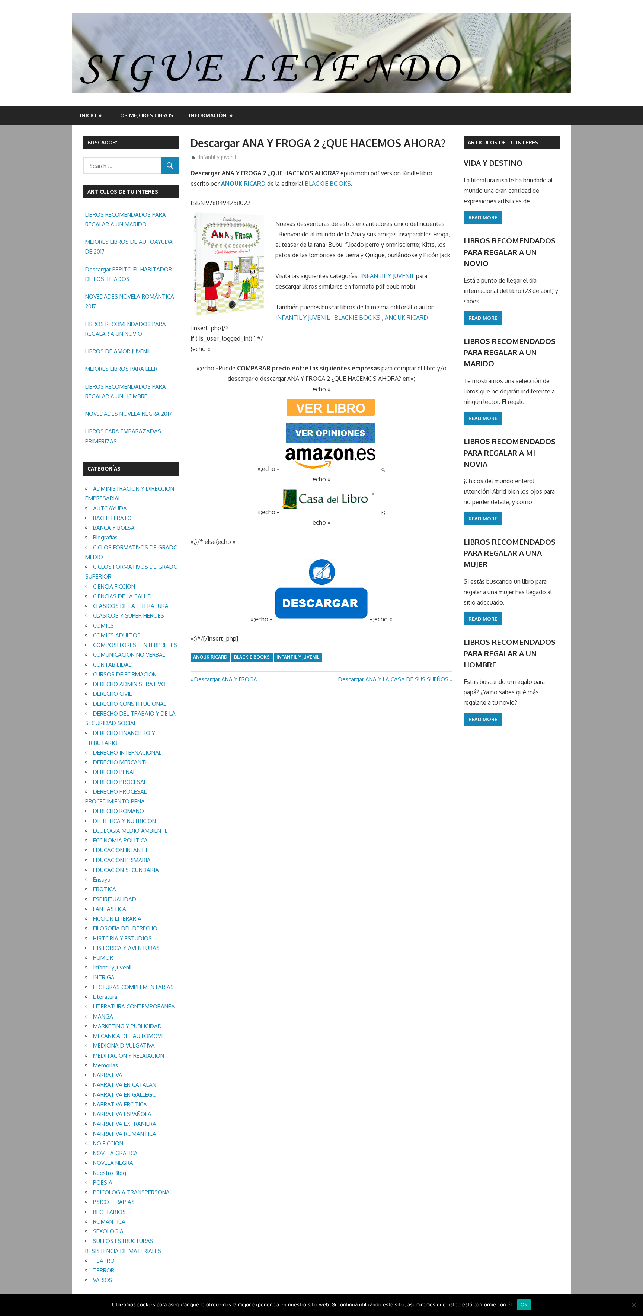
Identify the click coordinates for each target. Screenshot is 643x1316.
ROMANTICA (109, 1221)
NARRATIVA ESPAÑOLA (122, 1114)
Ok (524, 1304)
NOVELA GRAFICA (115, 1153)
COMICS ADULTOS (117, 635)
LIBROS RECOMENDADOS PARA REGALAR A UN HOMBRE (125, 391)
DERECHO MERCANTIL (121, 762)
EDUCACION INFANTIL (120, 850)
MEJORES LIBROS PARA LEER (121, 368)
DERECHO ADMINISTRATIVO (129, 684)
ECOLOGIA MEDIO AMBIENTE (130, 830)
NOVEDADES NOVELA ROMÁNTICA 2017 (129, 301)
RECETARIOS (109, 1211)
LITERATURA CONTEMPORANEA (134, 1006)
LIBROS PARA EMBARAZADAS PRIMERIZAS (123, 436)
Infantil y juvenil (217, 157)
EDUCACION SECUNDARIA (126, 869)
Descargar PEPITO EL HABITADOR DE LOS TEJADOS (128, 274)
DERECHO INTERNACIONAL (127, 752)
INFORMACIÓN (208, 115)
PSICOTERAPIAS (114, 1201)
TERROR (103, 1270)
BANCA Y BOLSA (114, 527)
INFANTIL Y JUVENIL (387, 276)
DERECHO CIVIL (112, 693)
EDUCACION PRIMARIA (122, 860)
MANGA (103, 1016)
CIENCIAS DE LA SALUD (122, 596)
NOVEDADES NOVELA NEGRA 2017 (128, 413)
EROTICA (104, 889)
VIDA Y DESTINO (493, 163)
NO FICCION (108, 1143)
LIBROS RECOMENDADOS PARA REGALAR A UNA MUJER (510, 553)
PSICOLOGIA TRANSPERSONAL (132, 1192)
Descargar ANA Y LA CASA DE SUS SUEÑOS (393, 679)
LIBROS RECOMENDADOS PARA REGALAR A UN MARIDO (125, 219)
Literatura (105, 996)
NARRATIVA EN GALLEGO (125, 1094)
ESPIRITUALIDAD (114, 899)
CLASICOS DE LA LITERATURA (131, 605)
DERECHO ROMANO (118, 811)
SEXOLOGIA (108, 1231)
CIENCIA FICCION (114, 586)
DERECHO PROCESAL (120, 782)
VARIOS (102, 1280)
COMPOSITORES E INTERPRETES (135, 645)
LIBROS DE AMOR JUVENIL (118, 351)
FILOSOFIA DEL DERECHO (125, 928)
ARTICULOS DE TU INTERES (503, 142)
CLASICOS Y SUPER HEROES (128, 615)
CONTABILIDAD (113, 664)
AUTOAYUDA (110, 508)
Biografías (105, 537)
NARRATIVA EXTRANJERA (124, 1123)
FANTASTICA (109, 908)
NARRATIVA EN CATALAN (124, 1084)
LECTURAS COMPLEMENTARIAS (133, 987)
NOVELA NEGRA (113, 1162)
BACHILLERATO (112, 518)
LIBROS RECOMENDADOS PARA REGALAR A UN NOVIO (125, 329)
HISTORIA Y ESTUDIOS (122, 938)
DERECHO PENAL (114, 771)
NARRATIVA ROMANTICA (124, 1133)
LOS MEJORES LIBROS (145, 115)
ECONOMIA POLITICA (120, 840)
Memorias (105, 1065)
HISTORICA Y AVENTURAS (126, 948)
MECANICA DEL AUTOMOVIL (129, 1035)
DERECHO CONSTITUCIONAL (129, 703)
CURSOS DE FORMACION (125, 674)
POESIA (102, 1182)
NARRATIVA (107, 1074)
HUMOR (103, 957)
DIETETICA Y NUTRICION (124, 821)
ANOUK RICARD (243, 183)
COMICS (103, 625)
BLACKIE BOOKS (328, 183)
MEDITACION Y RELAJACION (128, 1055)
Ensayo (102, 879)
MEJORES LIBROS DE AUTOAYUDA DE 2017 (129, 246)
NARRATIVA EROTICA (120, 1104)
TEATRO (104, 1260)
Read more (482, 217)
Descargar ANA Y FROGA (225, 679)
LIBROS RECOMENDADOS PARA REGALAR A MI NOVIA (510, 452)
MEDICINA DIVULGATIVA (124, 1045)
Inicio (88, 115)
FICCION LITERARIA (117, 918)
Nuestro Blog (109, 1172)
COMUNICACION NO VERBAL (129, 654)
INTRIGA (104, 977)
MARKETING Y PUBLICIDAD (127, 1026)
